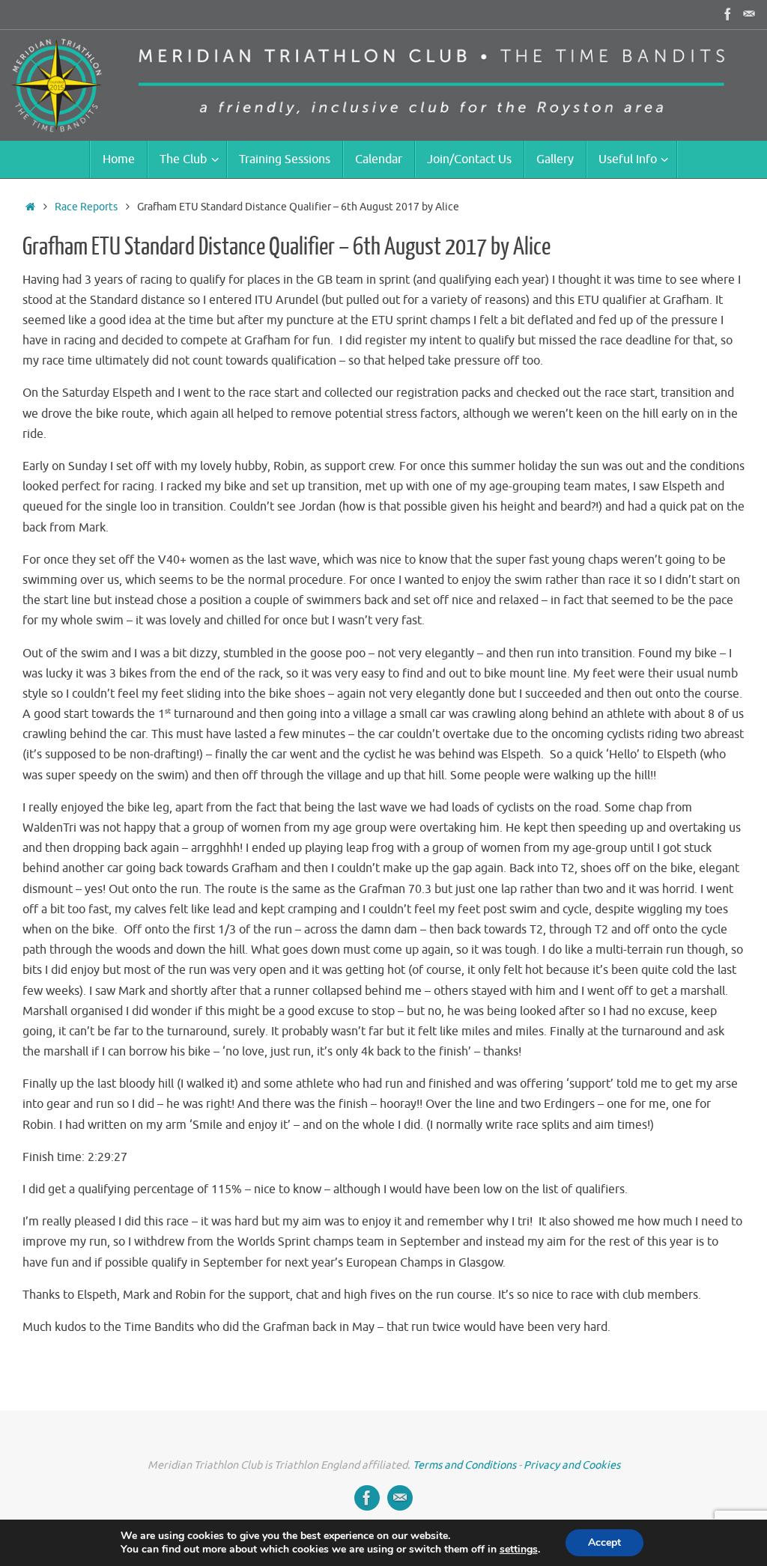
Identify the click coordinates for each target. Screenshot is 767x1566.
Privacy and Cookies (572, 1465)
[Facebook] (728, 14)
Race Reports (86, 206)
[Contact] (749, 14)
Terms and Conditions (464, 1465)
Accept (604, 1542)
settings (519, 1549)
